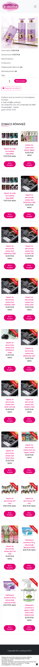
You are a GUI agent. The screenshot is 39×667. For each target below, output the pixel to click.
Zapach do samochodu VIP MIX (10, 501)
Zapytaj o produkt (12, 88)
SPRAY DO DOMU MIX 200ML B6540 (29, 147)
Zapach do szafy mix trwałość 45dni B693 (10, 151)
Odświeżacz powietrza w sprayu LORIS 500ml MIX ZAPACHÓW (29, 610)
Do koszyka (21, 81)
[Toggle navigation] (35, 6)
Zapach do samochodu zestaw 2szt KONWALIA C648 (9, 348)
